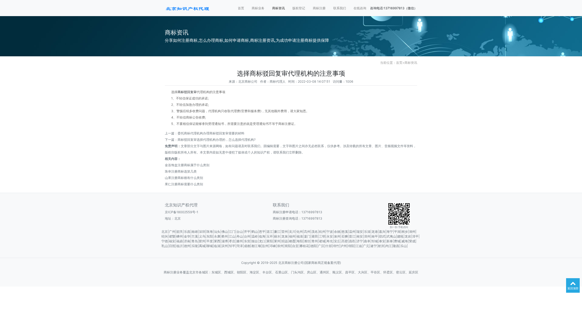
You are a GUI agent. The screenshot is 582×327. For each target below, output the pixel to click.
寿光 (329, 241)
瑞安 (359, 231)
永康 (217, 236)
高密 (344, 241)
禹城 (202, 246)
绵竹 (336, 246)
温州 (352, 231)
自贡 (295, 246)
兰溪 (194, 236)
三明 (322, 236)
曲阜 (367, 241)
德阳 (313, 246)
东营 (247, 241)
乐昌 (187, 231)
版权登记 (298, 8)
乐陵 (194, 246)
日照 (172, 246)
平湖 (397, 231)
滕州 (239, 241)
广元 (366, 246)
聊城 (209, 246)
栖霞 (292, 241)
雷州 (284, 231)
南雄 (194, 231)
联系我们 (339, 8)
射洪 (381, 246)
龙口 (262, 241)
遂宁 (373, 246)
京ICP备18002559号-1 (181, 212)
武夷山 (391, 236)
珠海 (209, 231)
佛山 (224, 231)
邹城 (374, 241)
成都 (247, 246)
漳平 (415, 236)
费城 (397, 241)
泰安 (382, 241)
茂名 (314, 231)
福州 (292, 236)
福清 (299, 236)
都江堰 (256, 246)
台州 (247, 236)
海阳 (299, 241)
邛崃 (273, 246)
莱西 (217, 241)
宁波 (329, 231)
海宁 (389, 231)
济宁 (359, 241)
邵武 (382, 236)
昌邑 (352, 241)
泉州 (337, 236)
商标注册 (319, 8)
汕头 (217, 231)
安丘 (337, 241)
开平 (247, 231)
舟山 (239, 236)
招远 (284, 241)
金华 (187, 236)
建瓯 (400, 236)
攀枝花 (304, 246)
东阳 (209, 236)
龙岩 (408, 236)
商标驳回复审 (187, 92)
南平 (374, 236)
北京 (164, 231)
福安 (172, 241)
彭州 (265, 246)
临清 (217, 246)
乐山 (403, 246)
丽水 (277, 236)
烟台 (254, 241)
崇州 (280, 246)
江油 (358, 246)
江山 (232, 236)
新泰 (389, 241)
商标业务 (258, 8)
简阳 (288, 246)
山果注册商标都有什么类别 (184, 178)
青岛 (194, 241)
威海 (404, 241)
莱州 (277, 241)
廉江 (277, 231)
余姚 (337, 231)
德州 (187, 246)
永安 (329, 236)
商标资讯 (278, 8)
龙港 (374, 231)
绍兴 (164, 236)
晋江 (352, 236)
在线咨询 (360, 8)
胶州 (202, 241)
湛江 (269, 231)
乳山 (164, 246)
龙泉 (284, 236)
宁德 (164, 241)
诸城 (322, 241)
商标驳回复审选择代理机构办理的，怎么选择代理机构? (217, 139)
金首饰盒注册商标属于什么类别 (187, 165)
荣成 (412, 241)
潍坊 (307, 241)
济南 (187, 241)
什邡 (328, 246)
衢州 (224, 236)
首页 (241, 8)
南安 (359, 236)
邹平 (232, 246)
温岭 (254, 236)
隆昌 (396, 246)
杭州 (322, 231)
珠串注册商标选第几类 (181, 171)
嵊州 (179, 236)
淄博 (224, 241)
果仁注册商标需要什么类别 (184, 184)
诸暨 (172, 236)
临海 (262, 236)
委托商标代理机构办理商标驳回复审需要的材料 (211, 133)
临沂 (179, 246)
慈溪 (344, 231)
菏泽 (239, 246)
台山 (239, 231)
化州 (299, 231)
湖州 (412, 231)
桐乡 (404, 231)
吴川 (292, 231)
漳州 (367, 236)
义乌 (202, 236)
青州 (314, 241)
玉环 (269, 236)
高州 (307, 231)
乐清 (367, 231)
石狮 (344, 236)
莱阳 (269, 241)
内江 (388, 246)
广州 (172, 231)
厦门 (307, 236)
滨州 (224, 246)
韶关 (179, 231)
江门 (232, 231)
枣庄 (232, 241)
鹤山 (254, 231)
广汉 (321, 246)
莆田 (314, 236)
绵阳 (351, 246)
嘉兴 (382, 231)
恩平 (262, 231)
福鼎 (179, 241)
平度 (209, 241)
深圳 (202, 231)
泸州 (343, 246)
